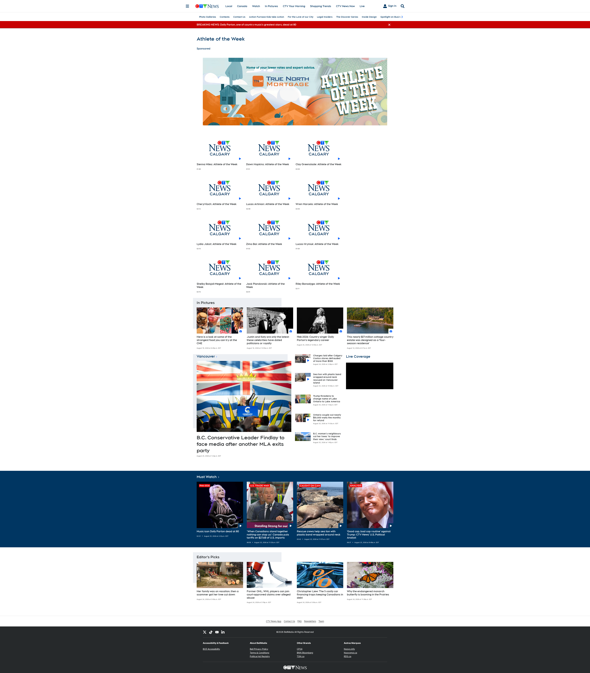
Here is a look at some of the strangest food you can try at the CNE (217, 340)
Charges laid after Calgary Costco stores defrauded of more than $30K (327, 358)
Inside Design (369, 17)
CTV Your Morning (294, 6)
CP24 (299, 649)
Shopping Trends (320, 6)
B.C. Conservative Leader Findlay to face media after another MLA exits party (240, 444)
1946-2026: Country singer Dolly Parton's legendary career (315, 338)
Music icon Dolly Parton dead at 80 (218, 531)
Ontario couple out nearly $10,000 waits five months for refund (327, 418)
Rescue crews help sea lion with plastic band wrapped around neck (318, 533)
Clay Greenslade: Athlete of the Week (318, 164)
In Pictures (271, 6)
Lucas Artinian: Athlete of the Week (267, 204)
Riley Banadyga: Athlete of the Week (318, 283)
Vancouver (206, 356)
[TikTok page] (211, 632)
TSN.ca (300, 656)
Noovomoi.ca (350, 652)
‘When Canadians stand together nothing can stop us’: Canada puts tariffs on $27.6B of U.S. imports (268, 534)
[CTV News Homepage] (207, 6)
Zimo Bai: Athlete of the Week (264, 244)
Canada (242, 6)
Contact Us (239, 17)
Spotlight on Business (392, 17)
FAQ (299, 621)
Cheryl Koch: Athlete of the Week (216, 204)
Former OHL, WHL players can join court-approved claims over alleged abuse (269, 594)
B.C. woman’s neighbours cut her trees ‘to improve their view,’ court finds (327, 436)
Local (228, 6)
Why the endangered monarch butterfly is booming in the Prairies (368, 593)
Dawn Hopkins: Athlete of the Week (267, 164)
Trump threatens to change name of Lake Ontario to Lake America (326, 399)
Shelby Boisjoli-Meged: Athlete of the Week (219, 285)
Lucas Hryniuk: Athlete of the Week (317, 244)
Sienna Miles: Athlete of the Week (217, 164)
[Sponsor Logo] (295, 91)
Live (362, 6)
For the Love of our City (300, 17)
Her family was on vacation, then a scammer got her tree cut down (218, 593)
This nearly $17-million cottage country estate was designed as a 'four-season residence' (370, 340)
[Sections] (187, 6)
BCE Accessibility (211, 649)
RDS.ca (347, 656)
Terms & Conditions (259, 652)
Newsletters (310, 621)
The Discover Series (347, 17)
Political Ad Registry (260, 656)
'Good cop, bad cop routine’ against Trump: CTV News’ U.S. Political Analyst (369, 534)
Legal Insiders (324, 17)
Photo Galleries (207, 17)
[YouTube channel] (217, 632)
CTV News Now (345, 6)
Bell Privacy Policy (259, 649)
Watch (256, 6)
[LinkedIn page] (223, 632)
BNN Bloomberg (305, 652)
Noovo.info (349, 649)
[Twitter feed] (204, 632)
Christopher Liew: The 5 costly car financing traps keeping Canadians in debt (320, 594)
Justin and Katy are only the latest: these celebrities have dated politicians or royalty (268, 340)
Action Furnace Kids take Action (266, 17)
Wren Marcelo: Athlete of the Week (317, 204)
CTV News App (273, 621)
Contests (225, 17)
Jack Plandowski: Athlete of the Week (265, 285)
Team (321, 621)
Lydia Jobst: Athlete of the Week (216, 244)
